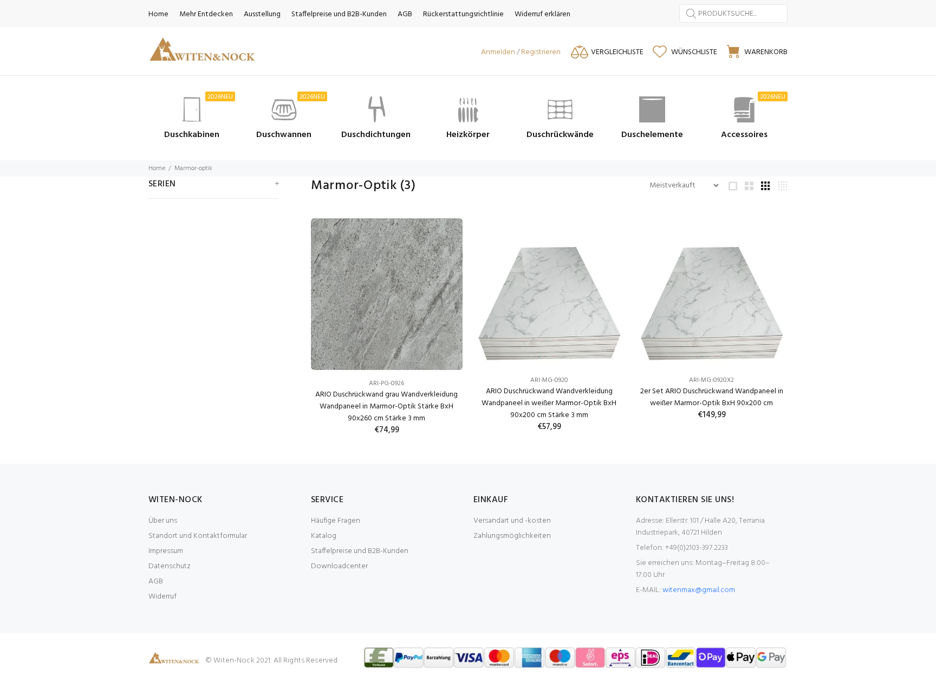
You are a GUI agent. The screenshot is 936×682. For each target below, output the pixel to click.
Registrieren (541, 52)
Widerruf (162, 596)
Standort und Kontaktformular (197, 536)
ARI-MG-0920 (549, 380)
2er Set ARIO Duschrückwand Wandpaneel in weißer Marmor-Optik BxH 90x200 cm (711, 397)
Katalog (323, 536)
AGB (155, 581)
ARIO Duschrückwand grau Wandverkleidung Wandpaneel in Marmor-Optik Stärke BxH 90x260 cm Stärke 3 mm (386, 406)
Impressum (165, 551)
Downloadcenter (339, 566)
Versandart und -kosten (512, 521)
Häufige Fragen (335, 521)
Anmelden (498, 52)
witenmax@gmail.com (698, 590)
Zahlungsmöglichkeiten (512, 536)
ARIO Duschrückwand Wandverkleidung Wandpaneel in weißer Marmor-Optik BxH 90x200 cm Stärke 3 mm (549, 403)
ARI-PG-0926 (386, 383)
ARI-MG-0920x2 (711, 380)
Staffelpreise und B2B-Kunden (359, 551)
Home (156, 168)
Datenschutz (169, 566)
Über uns (162, 521)
